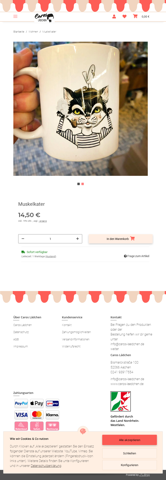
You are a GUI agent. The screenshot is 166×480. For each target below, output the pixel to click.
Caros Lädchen (22, 325)
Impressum (20, 346)
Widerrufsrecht (71, 346)
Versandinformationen (75, 339)
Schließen (129, 453)
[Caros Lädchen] (44, 18)
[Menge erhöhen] (77, 238)
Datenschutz (21, 332)
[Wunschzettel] (124, 16)
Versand (43, 221)
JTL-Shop (144, 475)
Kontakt (66, 325)
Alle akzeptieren (129, 440)
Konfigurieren (129, 465)
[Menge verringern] (22, 238)
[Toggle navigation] (15, 14)
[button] (114, 16)
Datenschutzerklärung (46, 466)
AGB (16, 339)
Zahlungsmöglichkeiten (76, 332)
